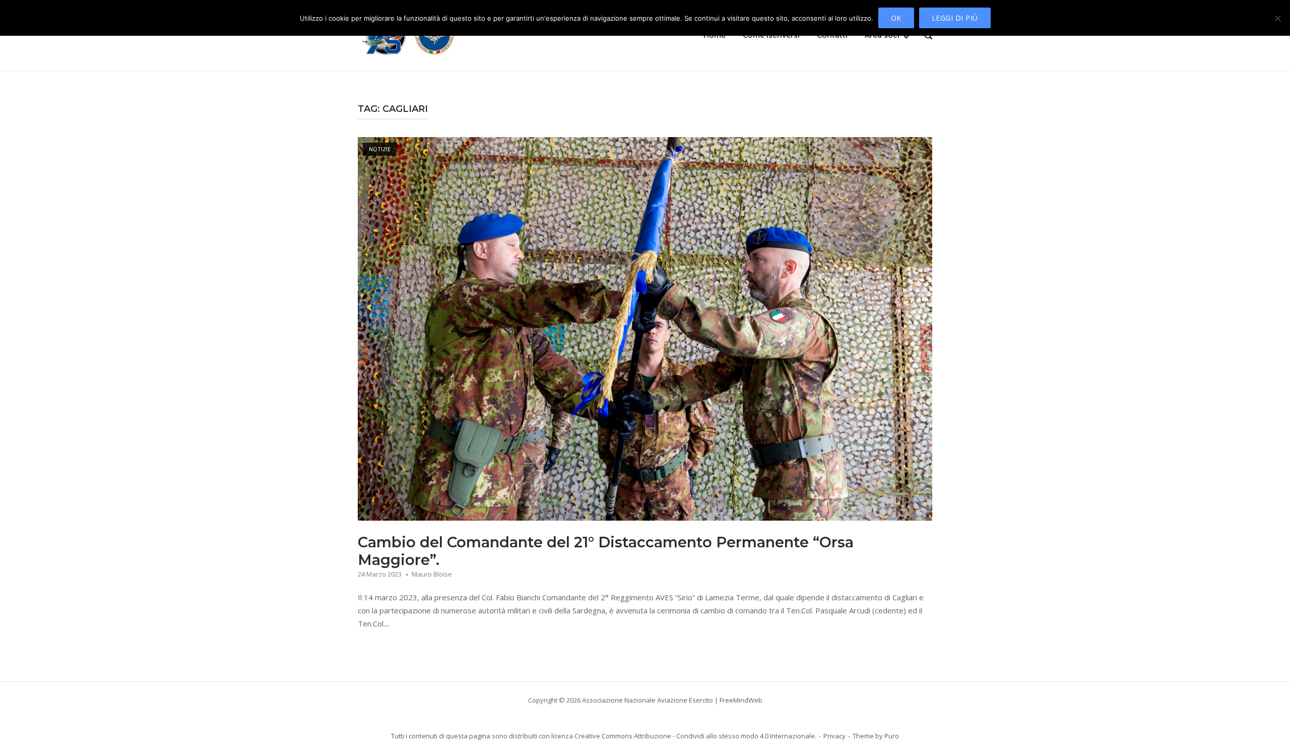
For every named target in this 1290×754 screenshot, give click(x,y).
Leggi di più (955, 18)
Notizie (380, 149)
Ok (896, 18)
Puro (891, 735)
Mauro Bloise (432, 574)
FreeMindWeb (741, 700)
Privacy (834, 735)
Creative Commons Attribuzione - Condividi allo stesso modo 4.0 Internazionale (694, 735)
